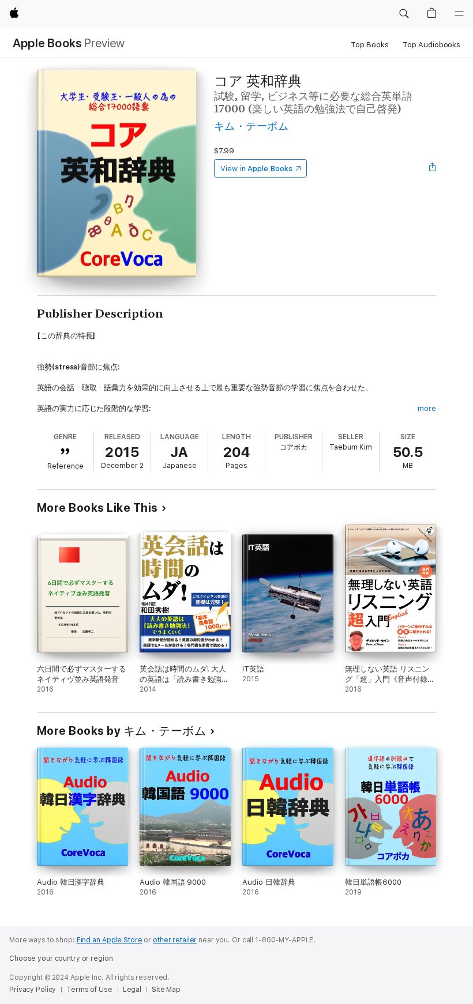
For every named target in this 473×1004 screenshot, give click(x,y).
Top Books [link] (370, 44)
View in (256, 168)
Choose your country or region (61, 958)
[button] (404, 14)
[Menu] (459, 14)
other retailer (175, 940)
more (427, 408)
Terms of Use (89, 990)
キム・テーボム (251, 126)
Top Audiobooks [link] (431, 44)
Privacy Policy (32, 990)
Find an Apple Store (109, 940)
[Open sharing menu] (432, 168)
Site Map (166, 990)
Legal (132, 990)
